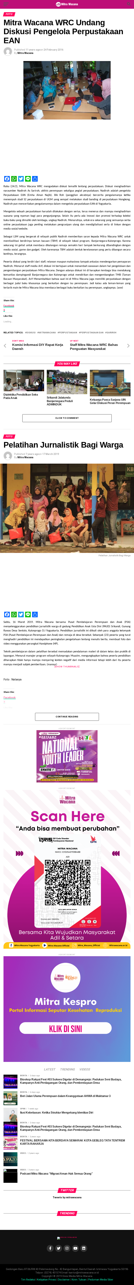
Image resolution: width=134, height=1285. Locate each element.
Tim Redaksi (28, 1279)
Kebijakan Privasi (46, 1279)
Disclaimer (64, 1279)
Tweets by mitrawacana (67, 1197)
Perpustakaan (68, 333)
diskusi (31, 333)
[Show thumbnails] (67, 666)
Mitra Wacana (25, 53)
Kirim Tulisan (79, 1279)
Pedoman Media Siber (100, 1279)
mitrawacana (47, 333)
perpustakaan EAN (91, 333)
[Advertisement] (67, 148)
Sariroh (111, 333)
